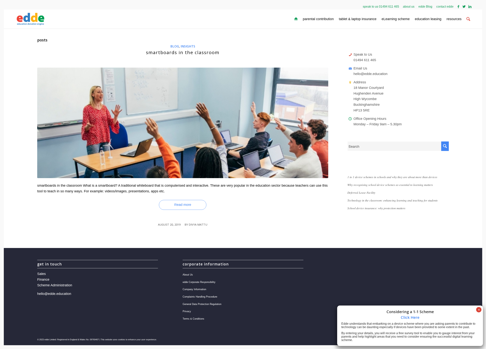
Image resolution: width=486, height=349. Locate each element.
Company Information (194, 289)
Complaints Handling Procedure (200, 296)
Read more (182, 205)
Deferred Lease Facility (361, 192)
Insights (188, 46)
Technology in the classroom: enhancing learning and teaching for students (392, 200)
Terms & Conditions (193, 318)
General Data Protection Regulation (202, 304)
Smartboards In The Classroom (182, 52)
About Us (188, 274)
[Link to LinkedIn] (470, 6)
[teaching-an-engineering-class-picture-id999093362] (182, 123)
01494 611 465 (389, 6)
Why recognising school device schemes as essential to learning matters (390, 185)
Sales (41, 274)
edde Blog (425, 6)
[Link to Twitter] (464, 6)
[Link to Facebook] (458, 6)
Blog (174, 46)
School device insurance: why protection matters (376, 208)
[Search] (468, 18)
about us (408, 6)
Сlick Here (410, 317)
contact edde (445, 6)
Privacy (187, 311)
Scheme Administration (54, 285)
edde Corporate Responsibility (199, 282)
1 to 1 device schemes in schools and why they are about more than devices (392, 177)
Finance (43, 279)
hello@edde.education (370, 74)
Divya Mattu (198, 224)
